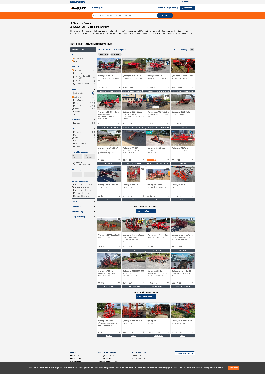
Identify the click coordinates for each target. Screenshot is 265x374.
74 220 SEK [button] (102, 160)
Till (85, 173)
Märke (74, 89)
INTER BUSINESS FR (134, 286)
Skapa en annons (104, 358)
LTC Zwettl (134, 250)
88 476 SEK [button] (102, 196)
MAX (86, 155)
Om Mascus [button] (75, 355)
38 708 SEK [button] (176, 196)
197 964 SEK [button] (103, 88)
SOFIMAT (109, 336)
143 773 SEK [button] (177, 88)
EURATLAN (182, 163)
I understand (233, 368)
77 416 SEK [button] (176, 160)
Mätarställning (77, 212)
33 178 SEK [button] (127, 196)
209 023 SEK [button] (128, 88)
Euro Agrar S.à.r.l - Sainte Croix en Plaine (184, 91)
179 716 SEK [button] (177, 247)
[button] (83, 49)
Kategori (75, 67)
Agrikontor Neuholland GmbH (109, 127)
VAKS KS (133, 336)
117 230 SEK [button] (128, 332)
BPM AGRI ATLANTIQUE (133, 163)
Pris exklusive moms (80, 152)
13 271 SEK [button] (127, 160)
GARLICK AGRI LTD (109, 163)
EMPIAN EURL (158, 336)
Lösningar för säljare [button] (106, 355)
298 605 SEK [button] (177, 283)
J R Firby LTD (183, 127)
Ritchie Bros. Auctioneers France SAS (158, 163)
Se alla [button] (74, 114)
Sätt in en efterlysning (145, 211)
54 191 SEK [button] (152, 124)
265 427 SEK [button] (177, 332)
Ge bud (150, 160)
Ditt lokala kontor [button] (139, 355)
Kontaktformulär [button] (138, 358)
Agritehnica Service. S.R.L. (109, 286)
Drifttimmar (76, 207)
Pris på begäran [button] (153, 332)
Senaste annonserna (80, 181)
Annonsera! (188, 8)
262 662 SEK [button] (152, 247)
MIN (73, 155)
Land (74, 128)
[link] (109, 65)
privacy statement (210, 368)
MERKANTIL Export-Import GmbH (109, 91)
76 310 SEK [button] (127, 124)
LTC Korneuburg (158, 250)
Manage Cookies (193, 368)
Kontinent (76, 119)
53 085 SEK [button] (102, 124)
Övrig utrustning (78, 217)
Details (74, 201)
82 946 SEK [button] (127, 283)
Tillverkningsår (78, 170)
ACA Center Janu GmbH (183, 286)
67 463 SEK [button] (102, 332)
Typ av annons (78, 55)
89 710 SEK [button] (176, 124)
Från (73, 173)
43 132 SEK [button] (152, 88)
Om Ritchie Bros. (76, 358)
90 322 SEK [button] (127, 247)
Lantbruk (77, 23)
